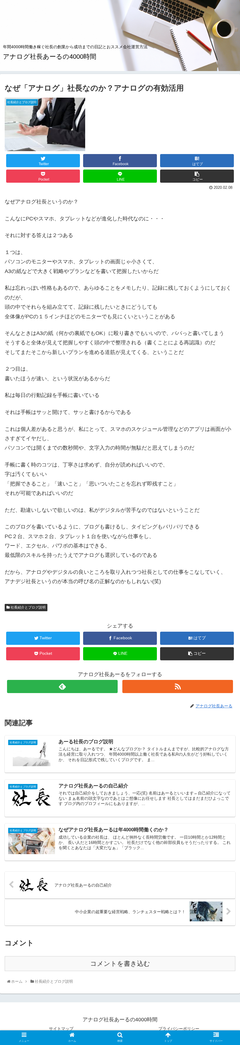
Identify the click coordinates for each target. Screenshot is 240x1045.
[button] (223, 691)
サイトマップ (61, 1028)
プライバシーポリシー (178, 1028)
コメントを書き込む (120, 963)
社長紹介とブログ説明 (28, 607)
